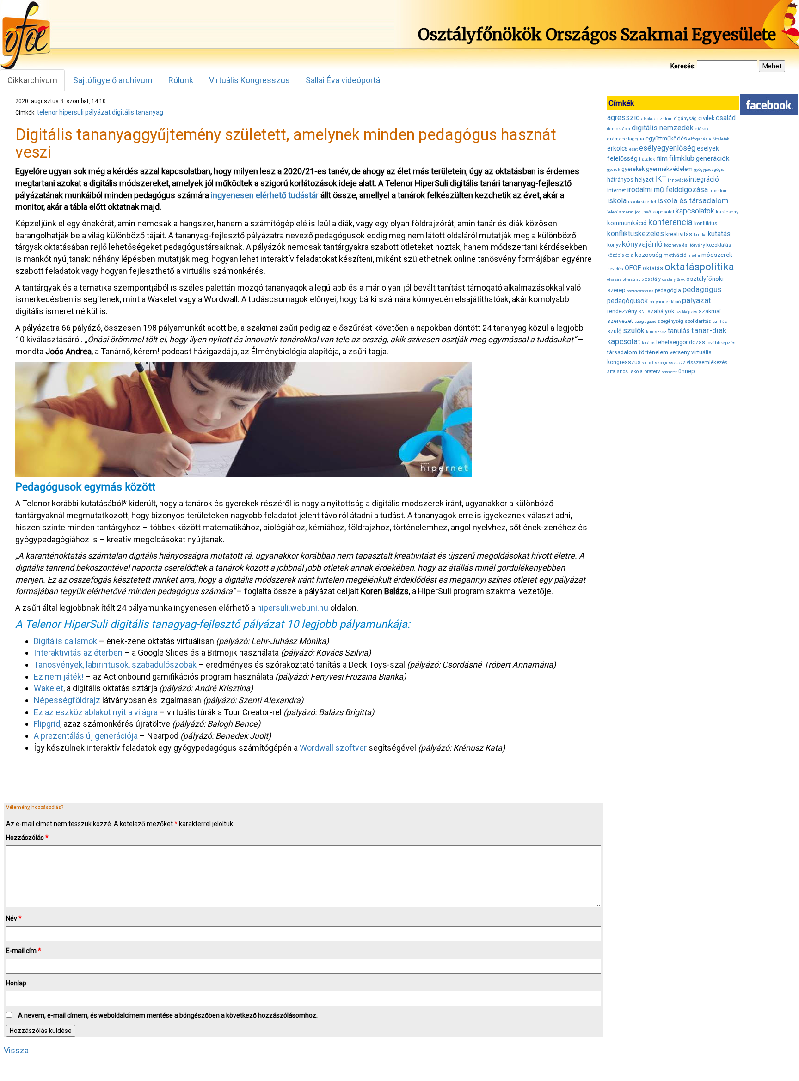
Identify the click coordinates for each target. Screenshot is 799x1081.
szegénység (670, 321)
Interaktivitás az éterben (78, 652)
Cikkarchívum (32, 80)
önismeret (669, 372)
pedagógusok (627, 300)
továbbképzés (721, 342)
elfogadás (697, 139)
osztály (653, 279)
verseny (680, 352)
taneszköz (656, 331)
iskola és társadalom (693, 200)
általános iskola (625, 372)
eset (633, 149)
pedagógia (668, 290)
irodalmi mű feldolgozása (667, 190)
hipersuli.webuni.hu (292, 608)
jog (638, 212)
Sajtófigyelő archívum (113, 80)
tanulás (679, 331)
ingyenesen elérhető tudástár (265, 195)
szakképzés (686, 312)
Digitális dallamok (65, 641)
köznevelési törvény (684, 245)
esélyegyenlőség (667, 148)
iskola (617, 200)
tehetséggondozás (680, 342)
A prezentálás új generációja (86, 736)
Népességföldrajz (67, 700)
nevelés (615, 268)
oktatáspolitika (699, 267)
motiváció (675, 255)
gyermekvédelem (669, 168)
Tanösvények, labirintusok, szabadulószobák (115, 664)
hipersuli (71, 112)
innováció (678, 179)
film (662, 158)
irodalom (718, 190)
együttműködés (666, 138)
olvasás (614, 279)
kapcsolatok (695, 211)
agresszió (623, 117)
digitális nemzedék (663, 127)
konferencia (670, 222)
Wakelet (48, 688)
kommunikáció (627, 222)
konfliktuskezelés (635, 233)
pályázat (98, 112)
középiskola (620, 255)
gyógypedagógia (709, 169)
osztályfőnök (673, 279)
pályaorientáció (665, 301)
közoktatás (718, 245)
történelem (653, 352)
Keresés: (682, 66)
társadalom (622, 352)
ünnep (686, 371)
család (726, 118)
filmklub (682, 158)
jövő (646, 212)
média (694, 255)
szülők (634, 330)
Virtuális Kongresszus (249, 80)
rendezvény (622, 311)
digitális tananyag (137, 112)
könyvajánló (642, 244)
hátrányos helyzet (630, 179)
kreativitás (678, 234)
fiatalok (647, 159)
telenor (47, 112)
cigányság (685, 118)
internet (616, 190)
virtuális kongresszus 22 (663, 362)
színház (720, 321)
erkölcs (617, 148)
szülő (614, 331)
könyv (614, 245)
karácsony (727, 212)
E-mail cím (23, 950)
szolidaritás (698, 321)
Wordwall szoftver (333, 748)
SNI (642, 312)
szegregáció (645, 321)
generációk (712, 158)
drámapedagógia (625, 139)
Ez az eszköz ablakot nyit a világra (96, 712)
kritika (700, 234)
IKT (660, 178)
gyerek (613, 169)
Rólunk (180, 80)
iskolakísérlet (642, 201)
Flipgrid (47, 724)
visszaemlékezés (707, 362)
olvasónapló (633, 279)
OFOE (633, 268)
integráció (704, 179)
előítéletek (719, 139)
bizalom (664, 118)
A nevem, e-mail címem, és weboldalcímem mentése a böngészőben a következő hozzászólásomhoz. (168, 1015)
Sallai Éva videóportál (344, 80)
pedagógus (702, 289)
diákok (701, 128)
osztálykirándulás (640, 291)
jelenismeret (620, 211)
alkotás (648, 118)
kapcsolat (663, 212)
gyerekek (633, 169)
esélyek (708, 148)
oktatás (653, 268)
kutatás (719, 234)
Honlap (16, 983)
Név (14, 918)
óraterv (652, 371)
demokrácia (618, 129)
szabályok (660, 311)
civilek (706, 118)
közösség (648, 254)
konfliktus (705, 223)
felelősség (622, 158)
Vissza (16, 1050)
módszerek (716, 254)
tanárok (648, 342)
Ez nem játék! (59, 676)
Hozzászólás (27, 837)
